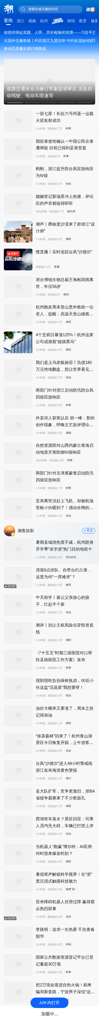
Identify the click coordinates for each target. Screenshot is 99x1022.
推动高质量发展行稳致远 (25, 48)
